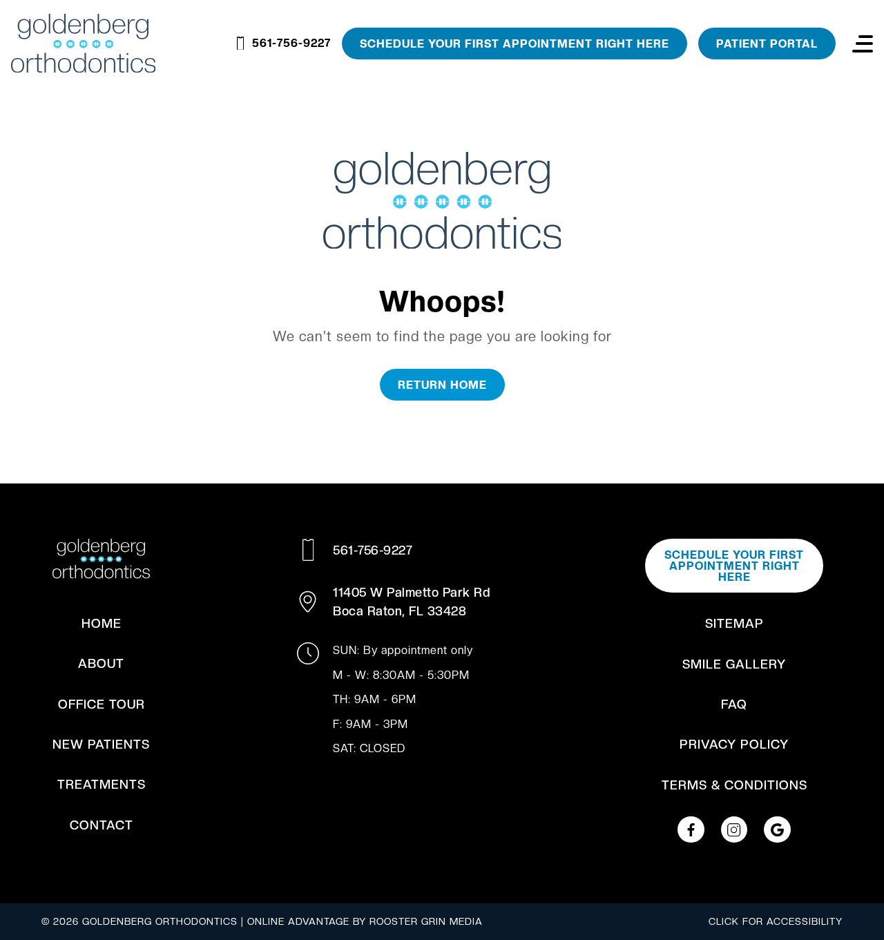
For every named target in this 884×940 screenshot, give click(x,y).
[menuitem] (101, 624)
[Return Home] (442, 202)
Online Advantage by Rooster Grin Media (365, 921)
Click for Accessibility (776, 921)
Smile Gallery (734, 664)
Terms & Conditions (734, 785)
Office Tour (101, 704)
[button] (862, 43)
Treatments (101, 784)
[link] (691, 829)
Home (101, 623)
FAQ (734, 704)
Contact (101, 825)
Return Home (442, 385)
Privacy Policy (734, 744)
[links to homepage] (83, 43)
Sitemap (734, 623)
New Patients (101, 744)
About (101, 663)
